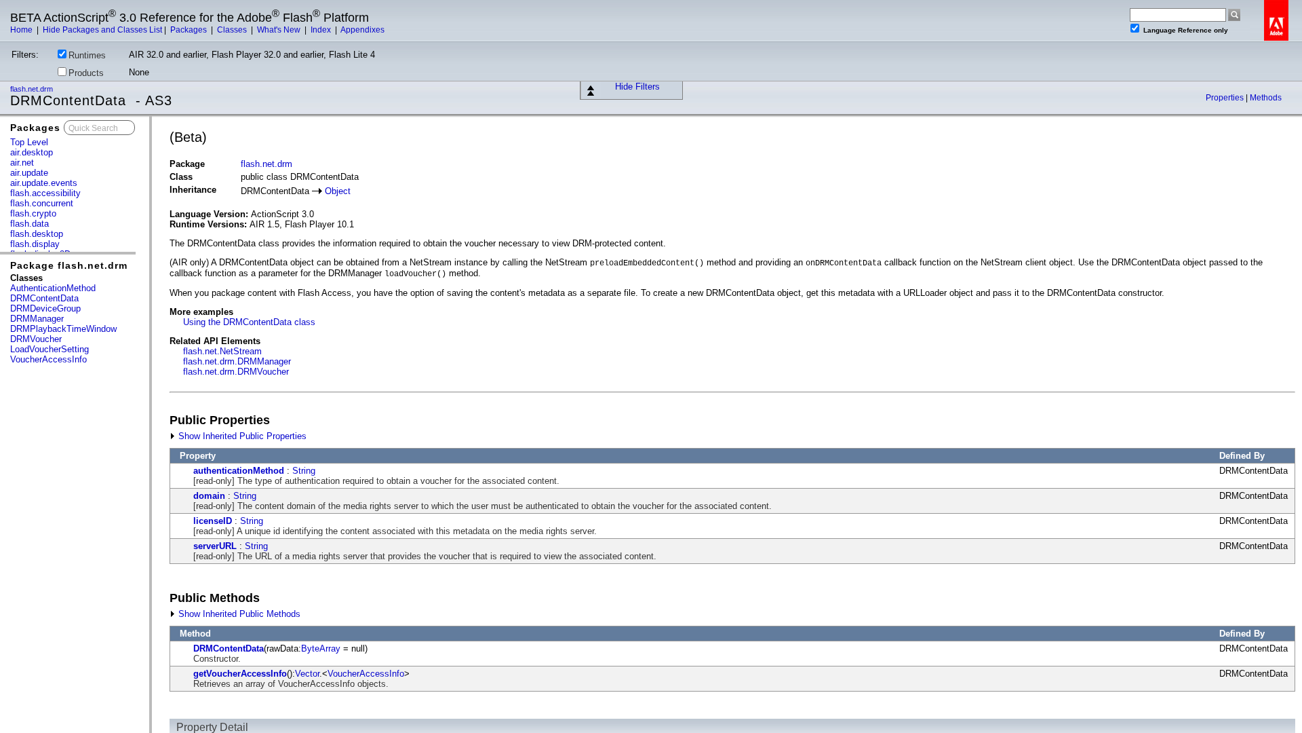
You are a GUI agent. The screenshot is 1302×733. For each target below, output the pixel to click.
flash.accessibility (45, 193)
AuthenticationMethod (53, 288)
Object (338, 191)
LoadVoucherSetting (49, 349)
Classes (233, 30)
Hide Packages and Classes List (102, 30)
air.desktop (31, 152)
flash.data (29, 224)
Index (322, 30)
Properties (1226, 97)
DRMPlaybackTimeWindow (63, 329)
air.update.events (43, 183)
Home (22, 30)
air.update (29, 173)
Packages (189, 30)
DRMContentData (44, 298)
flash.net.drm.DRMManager (237, 361)
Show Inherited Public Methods (238, 614)
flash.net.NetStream (222, 351)
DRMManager (37, 319)
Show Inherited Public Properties (241, 436)
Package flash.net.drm (68, 265)
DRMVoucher (36, 339)
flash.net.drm (32, 89)
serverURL (215, 546)
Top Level (29, 142)
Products (86, 73)
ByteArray (320, 648)
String (303, 471)
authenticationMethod (238, 471)
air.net (22, 162)
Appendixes (362, 30)
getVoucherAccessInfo (240, 674)
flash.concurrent (41, 203)
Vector (307, 674)
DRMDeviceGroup (45, 308)
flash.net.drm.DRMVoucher (236, 371)
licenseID (212, 521)
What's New (279, 30)
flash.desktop (36, 234)
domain (209, 496)
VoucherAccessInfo (48, 359)
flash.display (35, 244)
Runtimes (87, 55)
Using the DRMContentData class (249, 322)
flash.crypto (33, 213)
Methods (1266, 97)
